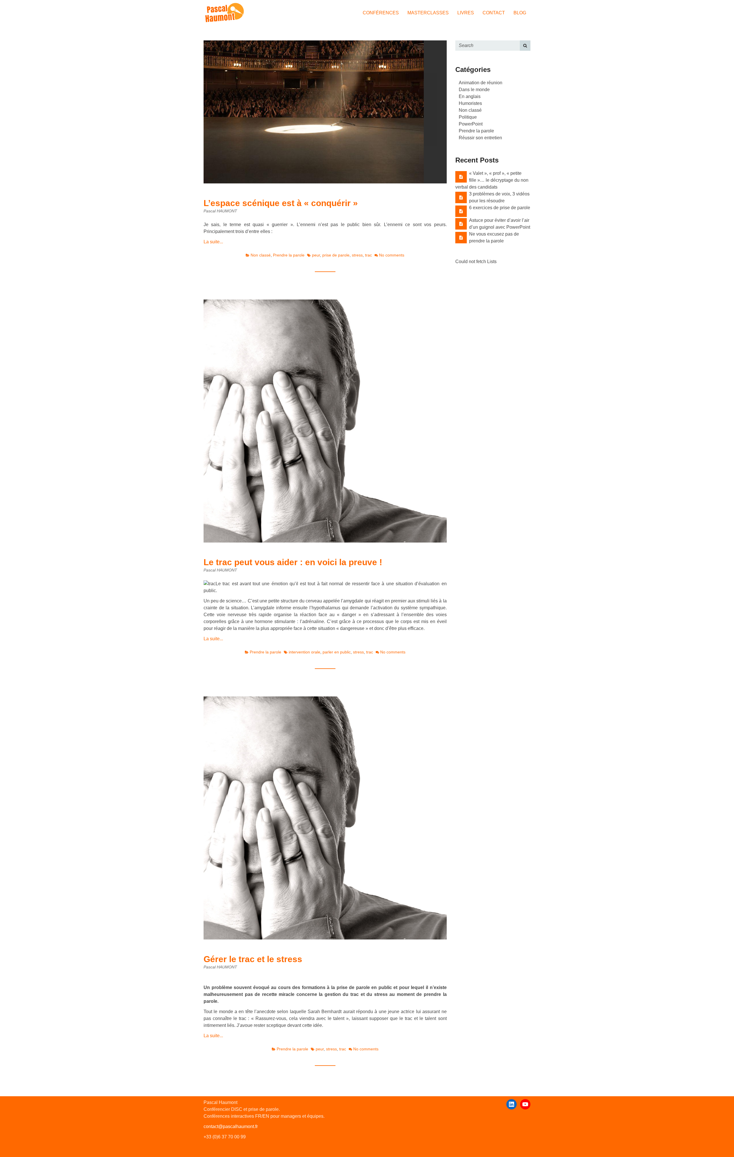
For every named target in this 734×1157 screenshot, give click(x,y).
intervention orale (304, 652)
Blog (520, 12)
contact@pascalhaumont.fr (231, 1126)
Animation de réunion (480, 82)
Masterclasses (428, 12)
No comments (391, 255)
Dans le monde (474, 89)
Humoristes (470, 103)
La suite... (213, 241)
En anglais (470, 96)
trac (368, 255)
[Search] (525, 45)
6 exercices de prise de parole (499, 207)
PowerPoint (471, 124)
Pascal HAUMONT (220, 211)
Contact (494, 12)
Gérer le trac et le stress (253, 959)
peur (316, 255)
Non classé (261, 255)
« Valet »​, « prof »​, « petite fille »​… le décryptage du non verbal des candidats (491, 180)
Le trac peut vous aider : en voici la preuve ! (293, 562)
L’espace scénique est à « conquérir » (281, 203)
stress (357, 255)
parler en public (337, 652)
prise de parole (336, 255)
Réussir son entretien (480, 137)
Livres (465, 12)
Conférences (381, 12)
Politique (468, 117)
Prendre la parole (288, 255)
